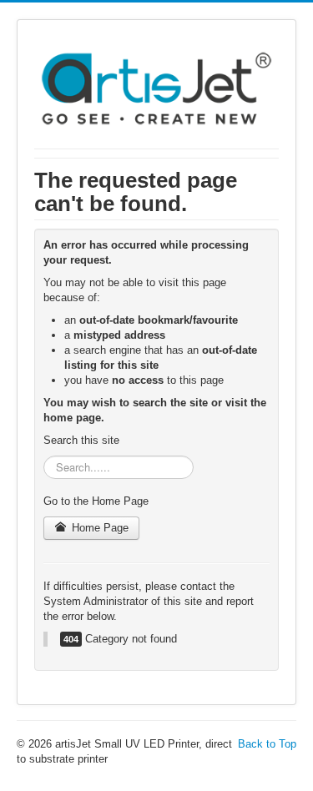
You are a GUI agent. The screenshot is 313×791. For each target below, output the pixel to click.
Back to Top (267, 744)
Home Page (98, 527)
